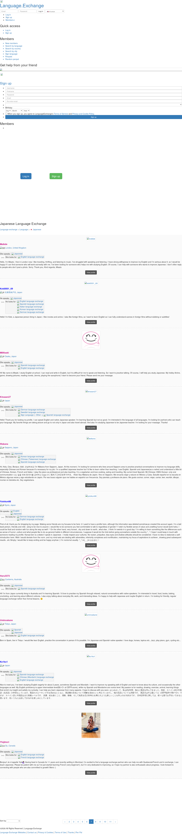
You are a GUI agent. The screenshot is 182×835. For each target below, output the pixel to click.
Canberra (9, 579)
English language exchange (32, 256)
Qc (6, 745)
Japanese (18, 253)
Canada (12, 745)
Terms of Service (61, 113)
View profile (91, 272)
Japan (19, 292)
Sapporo (8, 447)
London (8, 247)
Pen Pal (79, 832)
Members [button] (10, 20)
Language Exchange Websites (13, 832)
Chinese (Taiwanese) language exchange (38, 459)
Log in (8, 14)
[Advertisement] (80, 149)
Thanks (71, 832)
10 (105, 821)
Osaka (7, 356)
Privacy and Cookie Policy (83, 113)
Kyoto (7, 505)
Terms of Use (60, 832)
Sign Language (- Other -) (31, 415)
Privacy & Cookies (45, 832)
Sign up (9, 17)
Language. (22, 5)
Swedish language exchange (32, 412)
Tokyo (7, 623)
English (16, 510)
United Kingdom (19, 247)
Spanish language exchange (31, 304)
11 (110, 821)
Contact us (31, 832)
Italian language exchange (30, 306)
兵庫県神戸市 (10, 292)
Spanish (17, 629)
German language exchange (31, 312)
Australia (18, 579)
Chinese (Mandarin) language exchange (36, 677)
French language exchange (32, 757)
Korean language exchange (31, 309)
